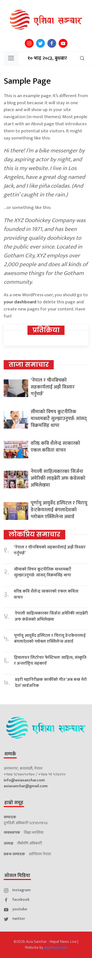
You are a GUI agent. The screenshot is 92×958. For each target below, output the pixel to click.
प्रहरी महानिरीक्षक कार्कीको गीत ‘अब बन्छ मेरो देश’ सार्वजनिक (51, 683)
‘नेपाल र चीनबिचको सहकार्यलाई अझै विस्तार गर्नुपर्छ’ (53, 387)
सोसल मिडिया (17, 875)
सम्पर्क (10, 754)
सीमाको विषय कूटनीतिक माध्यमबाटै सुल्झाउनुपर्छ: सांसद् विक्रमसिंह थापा (59, 419)
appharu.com (55, 947)
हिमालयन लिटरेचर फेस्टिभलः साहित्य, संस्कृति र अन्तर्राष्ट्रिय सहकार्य (50, 661)
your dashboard (20, 302)
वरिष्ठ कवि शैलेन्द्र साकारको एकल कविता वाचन (55, 446)
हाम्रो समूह (13, 802)
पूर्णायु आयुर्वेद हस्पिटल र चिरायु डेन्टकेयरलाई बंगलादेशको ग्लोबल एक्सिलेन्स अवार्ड (59, 510)
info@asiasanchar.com (24, 780)
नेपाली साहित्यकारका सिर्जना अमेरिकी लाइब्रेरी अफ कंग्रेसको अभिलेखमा (58, 478)
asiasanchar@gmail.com (26, 786)
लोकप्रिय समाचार (34, 534)
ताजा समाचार (29, 364)
